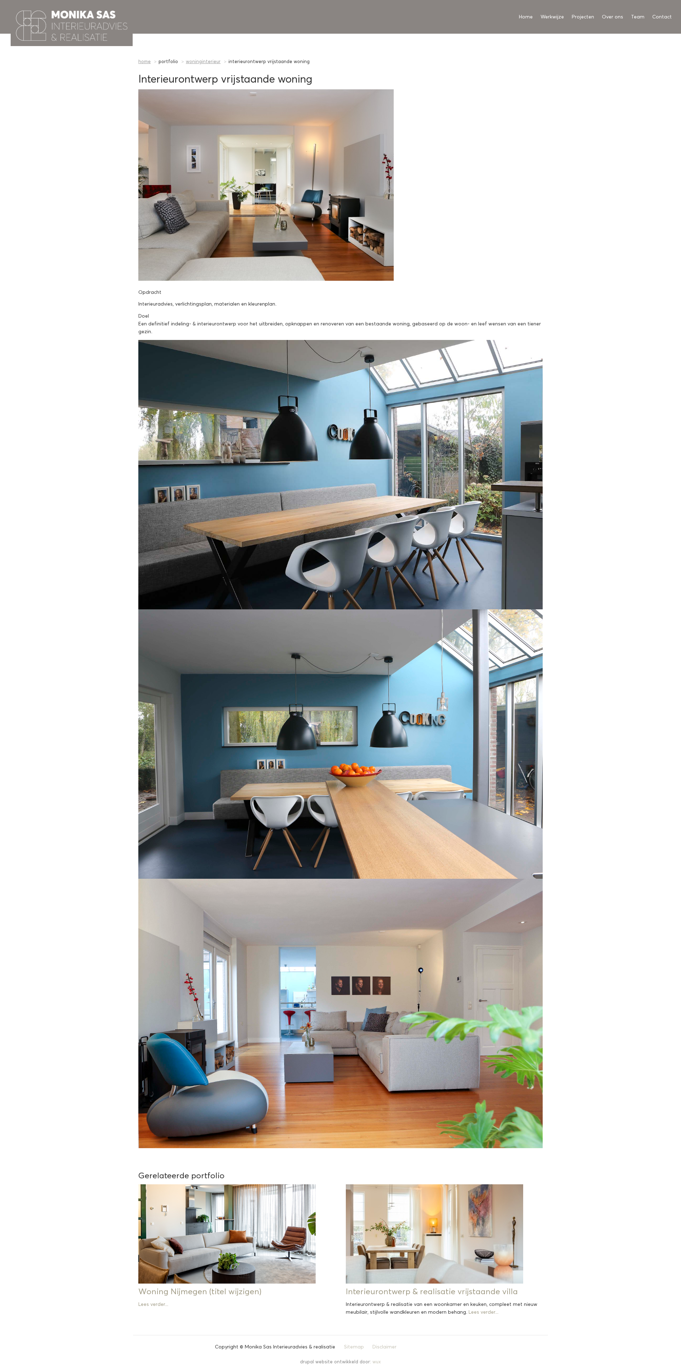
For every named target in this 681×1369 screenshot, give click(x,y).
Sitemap (354, 1347)
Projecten (583, 17)
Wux (376, 1362)
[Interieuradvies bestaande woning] (340, 185)
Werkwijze (552, 17)
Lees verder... (153, 1304)
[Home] (13, 16)
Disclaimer (384, 1347)
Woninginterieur (203, 62)
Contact (662, 17)
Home (526, 17)
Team (637, 17)
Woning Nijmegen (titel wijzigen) (199, 1292)
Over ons (612, 17)
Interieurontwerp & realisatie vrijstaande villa (432, 1292)
